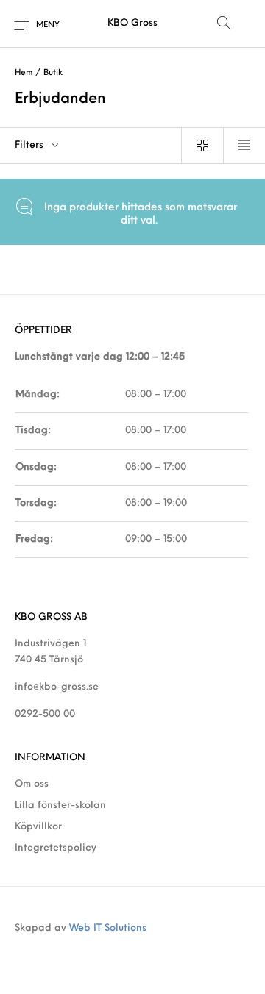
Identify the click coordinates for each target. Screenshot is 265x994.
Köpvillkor (38, 827)
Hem (23, 73)
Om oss (32, 784)
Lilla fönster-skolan (60, 805)
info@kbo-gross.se (57, 687)
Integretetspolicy (55, 848)
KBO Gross (132, 23)
